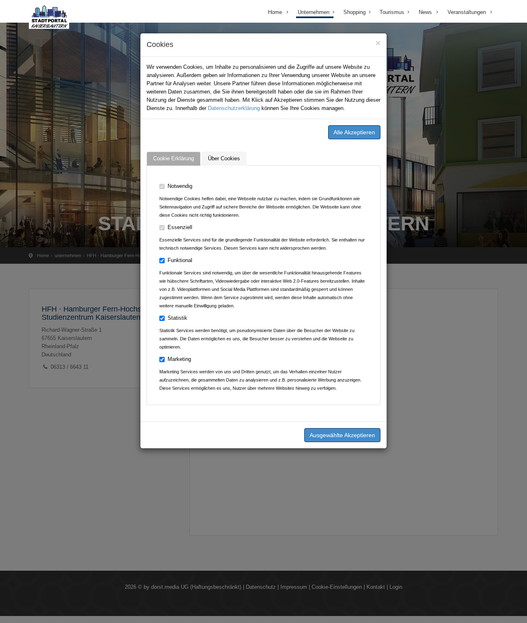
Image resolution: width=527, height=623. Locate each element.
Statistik (177, 318)
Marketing (179, 359)
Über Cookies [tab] (224, 158)
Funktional (180, 260)
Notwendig (180, 186)
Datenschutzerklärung (234, 108)
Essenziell (180, 227)
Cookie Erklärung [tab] (173, 158)
